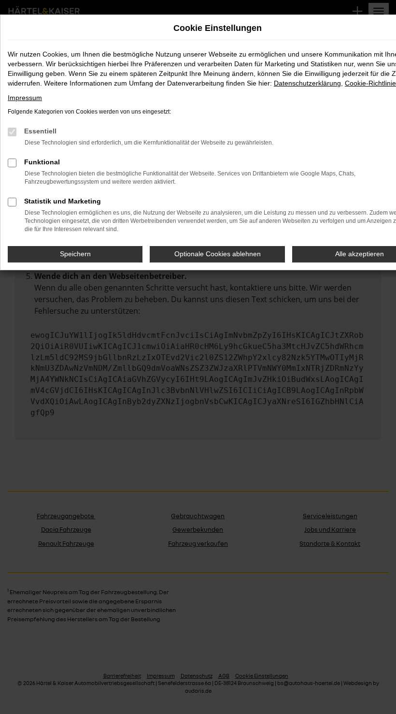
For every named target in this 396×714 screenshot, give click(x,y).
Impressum (25, 98)
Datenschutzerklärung (307, 83)
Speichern (75, 254)
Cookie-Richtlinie (370, 83)
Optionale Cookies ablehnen (217, 254)
